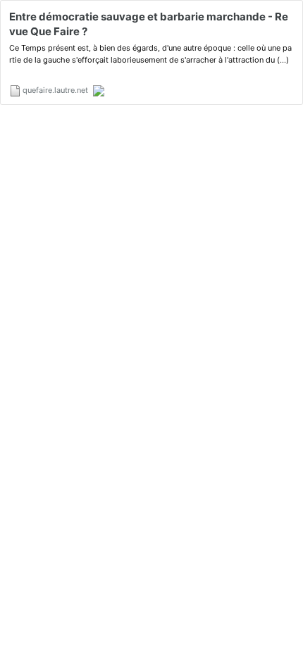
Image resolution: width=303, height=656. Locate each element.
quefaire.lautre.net (54, 90)
